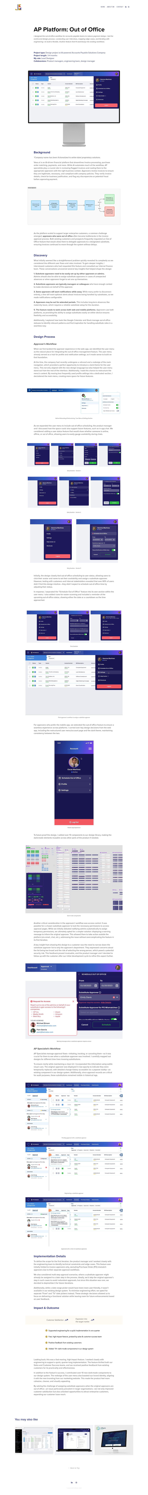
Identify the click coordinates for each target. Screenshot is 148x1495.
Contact (119, 7)
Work (103, 7)
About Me (110, 7)
